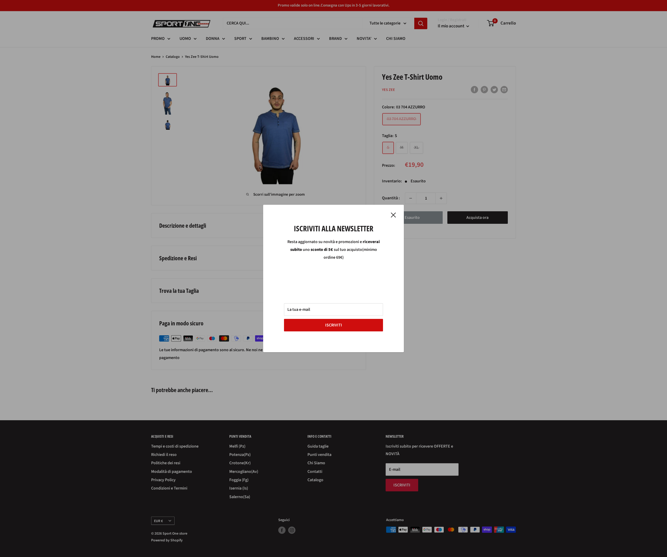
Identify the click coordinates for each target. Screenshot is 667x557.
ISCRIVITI (333, 325)
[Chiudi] (393, 215)
